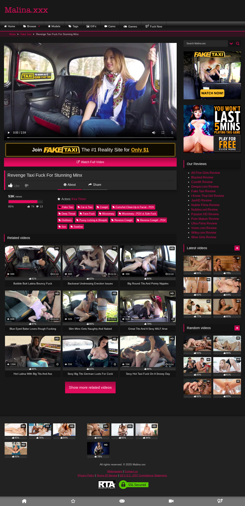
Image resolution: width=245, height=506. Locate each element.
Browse (31, 26)
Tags (75, 26)
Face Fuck (89, 213)
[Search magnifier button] (237, 43)
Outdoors (67, 220)
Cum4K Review (202, 182)
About (71, 184)
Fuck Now (156, 26)
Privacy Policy (86, 475)
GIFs (93, 26)
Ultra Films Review (204, 223)
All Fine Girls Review (205, 172)
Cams (111, 26)
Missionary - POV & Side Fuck (139, 213)
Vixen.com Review (204, 228)
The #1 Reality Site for (90, 149)
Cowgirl (104, 207)
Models (55, 26)
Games (132, 26)
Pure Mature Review (205, 218)
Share (96, 184)
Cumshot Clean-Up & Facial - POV (135, 207)
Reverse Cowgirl (123, 220)
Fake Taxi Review (203, 191)
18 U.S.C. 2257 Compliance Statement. (143, 475)
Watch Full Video (92, 162)
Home (11, 26)
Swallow (78, 226)
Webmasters (114, 471)
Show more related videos (90, 387)
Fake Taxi (25, 34)
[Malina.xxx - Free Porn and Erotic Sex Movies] (26, 11)
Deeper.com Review (205, 186)
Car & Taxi (86, 207)
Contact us (131, 471)
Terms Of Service (107, 475)
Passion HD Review (205, 214)
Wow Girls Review (203, 237)
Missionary (108, 213)
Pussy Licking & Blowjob (93, 220)
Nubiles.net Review (204, 209)
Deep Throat (68, 213)
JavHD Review (201, 200)
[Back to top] (236, 491)
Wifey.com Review (203, 232)
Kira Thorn (79, 199)
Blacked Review (202, 177)
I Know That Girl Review (207, 195)
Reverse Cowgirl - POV (153, 220)
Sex (64, 226)
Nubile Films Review (205, 205)
